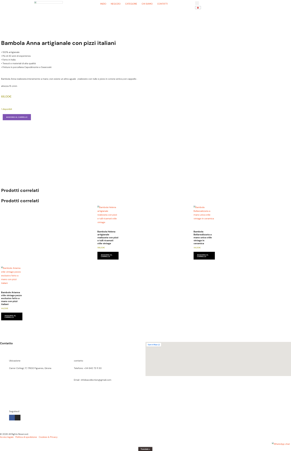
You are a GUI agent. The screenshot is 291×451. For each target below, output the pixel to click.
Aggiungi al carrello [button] (106, 255)
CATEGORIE (131, 3)
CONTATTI (162, 3)
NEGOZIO (116, 3)
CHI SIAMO (147, 3)
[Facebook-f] (12, 417)
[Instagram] (17, 417)
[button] (197, 3)
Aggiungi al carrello (17, 117)
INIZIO (103, 3)
